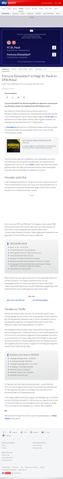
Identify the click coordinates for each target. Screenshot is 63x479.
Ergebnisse (30, 13)
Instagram (36, 432)
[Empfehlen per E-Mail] (24, 97)
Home (3, 9)
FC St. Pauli (49, 117)
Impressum (15, 467)
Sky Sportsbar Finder (7, 457)
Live (45, 69)
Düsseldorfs (11, 127)
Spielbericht (5, 69)
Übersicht (16, 13)
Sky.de (3, 445)
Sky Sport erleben (47, 3)
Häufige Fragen (6, 467)
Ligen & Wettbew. (48, 13)
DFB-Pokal (6, 13)
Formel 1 (27, 9)
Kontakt (42, 467)
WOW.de (4, 448)
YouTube (47, 432)
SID (6, 411)
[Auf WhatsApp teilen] (18, 97)
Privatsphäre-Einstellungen (9, 470)
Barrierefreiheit (23, 470)
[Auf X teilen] (12, 97)
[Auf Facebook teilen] (7, 97)
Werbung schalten (38, 448)
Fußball (21, 9)
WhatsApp (8, 435)
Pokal (32, 165)
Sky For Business (37, 445)
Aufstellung (38, 69)
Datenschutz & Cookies (31, 467)
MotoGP (34, 9)
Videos (9, 9)
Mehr (56, 9)
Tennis (41, 9)
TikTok (25, 432)
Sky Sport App (5, 455)
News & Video (23, 69)
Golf (46, 9)
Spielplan (38, 13)
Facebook (15, 432)
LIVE (15, 9)
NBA (50, 9)
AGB (22, 467)
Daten (31, 69)
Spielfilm (14, 69)
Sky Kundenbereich (7, 460)
